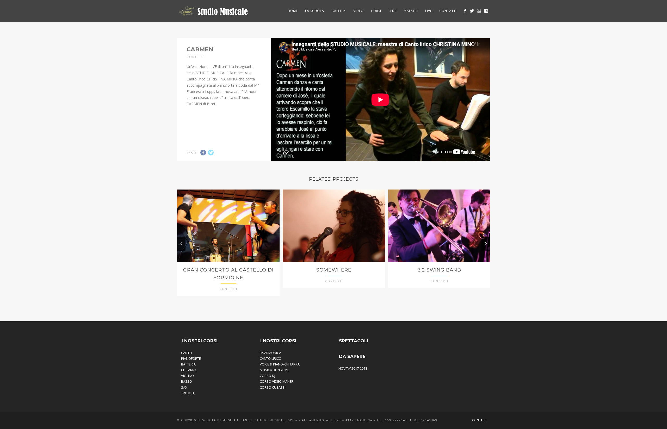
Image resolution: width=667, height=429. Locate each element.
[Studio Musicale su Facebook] (465, 11)
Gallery (338, 11)
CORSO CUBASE (272, 387)
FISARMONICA (270, 352)
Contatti (448, 11)
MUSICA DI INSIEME (274, 370)
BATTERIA (188, 364)
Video (358, 11)
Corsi (376, 11)
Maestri (411, 11)
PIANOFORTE (191, 358)
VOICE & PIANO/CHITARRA (280, 364)
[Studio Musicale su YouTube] (479, 11)
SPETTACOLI (353, 340)
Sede (392, 11)
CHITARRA (188, 370)
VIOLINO (187, 375)
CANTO (186, 352)
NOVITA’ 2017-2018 (352, 368)
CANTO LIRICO (270, 358)
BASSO (186, 381)
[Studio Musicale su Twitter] (472, 11)
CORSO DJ (267, 375)
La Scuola (314, 11)
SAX (184, 387)
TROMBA (188, 393)
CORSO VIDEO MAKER (276, 381)
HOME (293, 11)
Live (428, 11)
